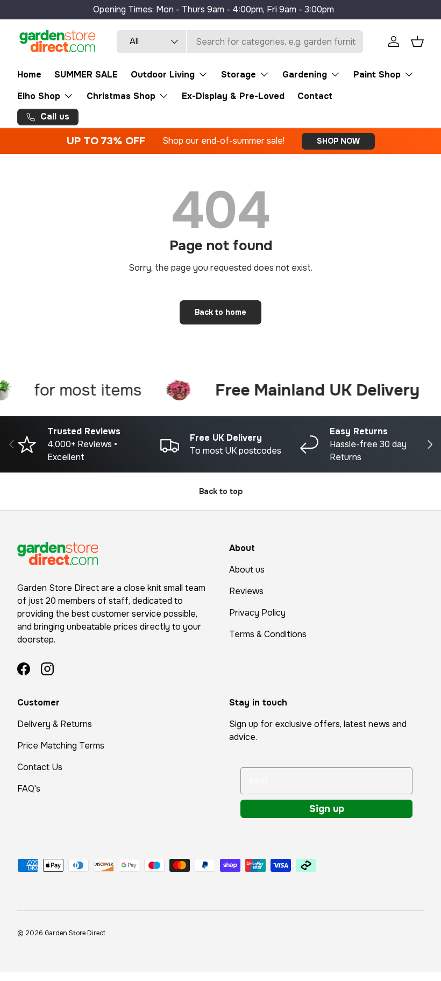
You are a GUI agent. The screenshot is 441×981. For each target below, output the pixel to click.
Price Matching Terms (60, 745)
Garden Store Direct (75, 933)
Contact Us (39, 767)
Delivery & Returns (54, 724)
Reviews (246, 591)
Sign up (326, 809)
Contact (314, 96)
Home (29, 74)
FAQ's (28, 788)
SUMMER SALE (86, 74)
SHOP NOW (338, 141)
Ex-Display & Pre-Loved (233, 96)
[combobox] (239, 41)
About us (247, 569)
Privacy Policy (257, 612)
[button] (417, 41)
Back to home (220, 312)
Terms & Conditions (268, 634)
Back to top (221, 491)
